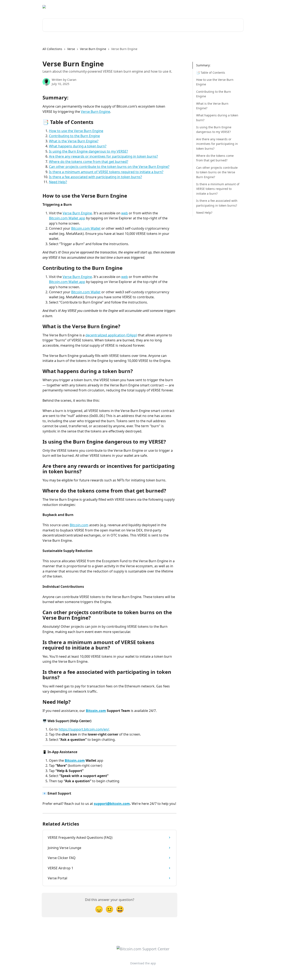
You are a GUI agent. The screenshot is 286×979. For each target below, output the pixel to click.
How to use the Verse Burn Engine (76, 131)
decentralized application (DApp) (111, 335)
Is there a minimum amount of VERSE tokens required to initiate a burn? (106, 172)
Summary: (203, 65)
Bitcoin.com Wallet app (67, 218)
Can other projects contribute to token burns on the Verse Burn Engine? (217, 172)
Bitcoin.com (79, 525)
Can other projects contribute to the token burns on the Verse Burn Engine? (109, 166)
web (124, 213)
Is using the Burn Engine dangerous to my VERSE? (88, 151)
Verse (71, 49)
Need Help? (58, 182)
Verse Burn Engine (93, 49)
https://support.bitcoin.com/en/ (84, 729)
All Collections (52, 49)
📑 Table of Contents (210, 72)
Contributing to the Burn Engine (74, 136)
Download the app (206, 6)
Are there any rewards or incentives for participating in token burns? (103, 156)
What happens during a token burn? (77, 146)
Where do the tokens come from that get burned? (88, 161)
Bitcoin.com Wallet (85, 228)
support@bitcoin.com (112, 803)
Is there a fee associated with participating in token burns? (95, 177)
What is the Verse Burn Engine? (73, 141)
